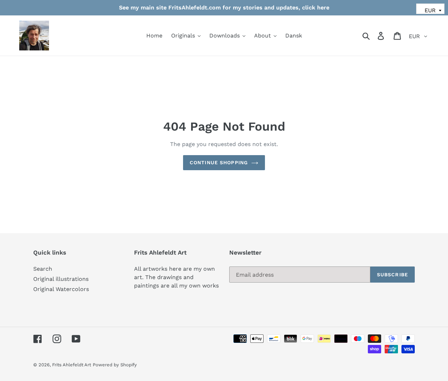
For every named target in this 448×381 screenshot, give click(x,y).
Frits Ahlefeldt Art (71, 364)
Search (42, 268)
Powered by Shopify (115, 364)
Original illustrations (61, 279)
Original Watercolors (61, 289)
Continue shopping (219, 162)
